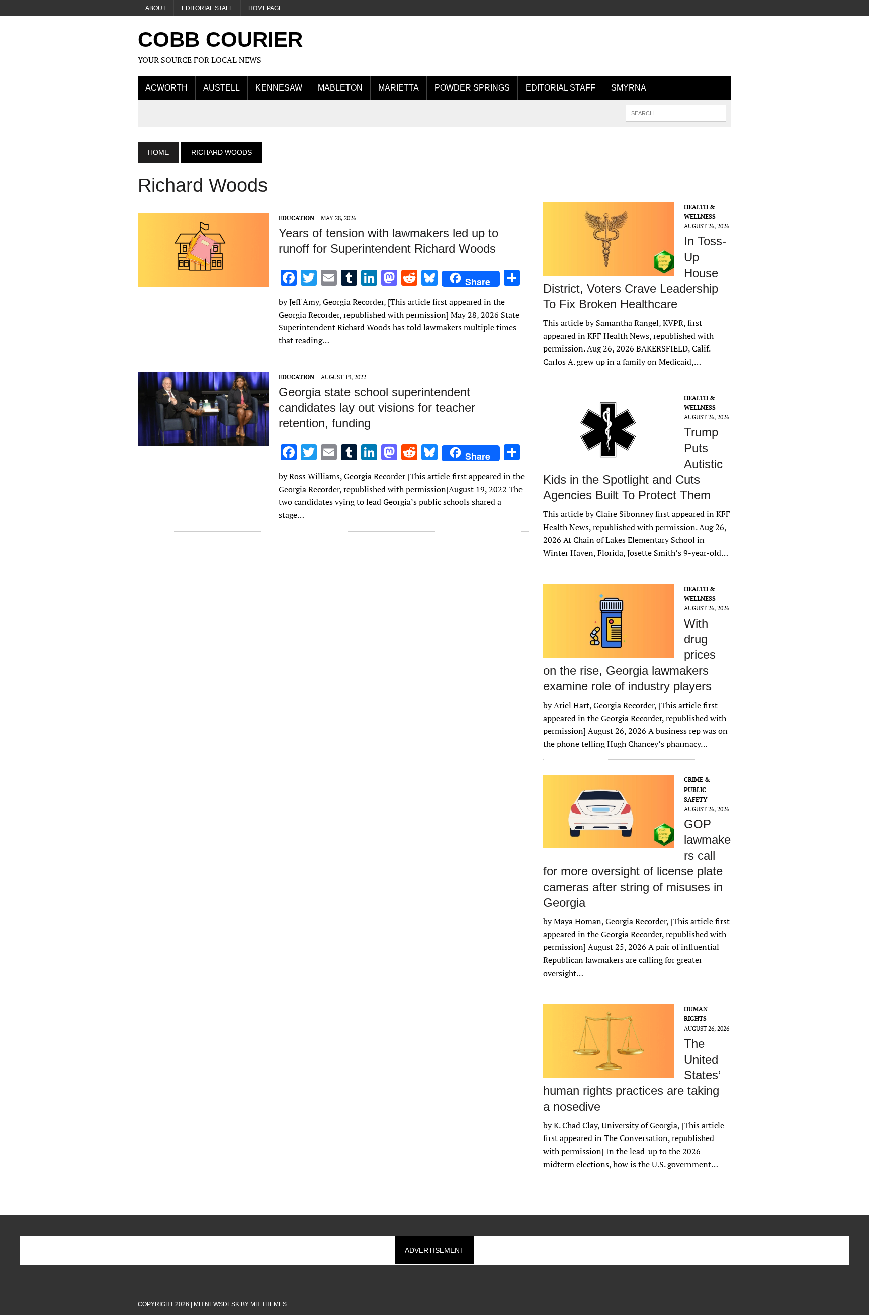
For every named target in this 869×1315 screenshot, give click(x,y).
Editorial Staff (207, 8)
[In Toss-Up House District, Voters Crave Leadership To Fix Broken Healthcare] (608, 268)
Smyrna (628, 87)
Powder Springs (472, 87)
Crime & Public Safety (697, 789)
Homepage (265, 8)
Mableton (340, 87)
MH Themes (268, 1304)
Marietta (398, 87)
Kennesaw (278, 87)
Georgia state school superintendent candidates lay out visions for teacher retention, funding (377, 407)
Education (296, 218)
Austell (221, 87)
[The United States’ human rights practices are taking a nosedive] (608, 1071)
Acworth (166, 87)
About (155, 8)
